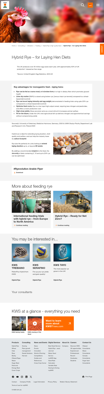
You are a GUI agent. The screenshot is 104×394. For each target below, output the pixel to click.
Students (73, 360)
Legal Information (39, 382)
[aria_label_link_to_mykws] (90, 5)
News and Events (40, 342)
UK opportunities (75, 348)
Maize (14, 360)
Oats (13, 351)
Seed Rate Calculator (51, 362)
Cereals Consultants (86, 357)
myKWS (50, 370)
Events (36, 348)
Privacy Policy (52, 382)
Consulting (26, 342)
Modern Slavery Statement (68, 382)
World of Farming (39, 353)
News (36, 346)
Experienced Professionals (74, 352)
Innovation (37, 351)
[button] (35, 325)
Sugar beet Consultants (86, 362)
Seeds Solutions (27, 353)
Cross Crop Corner (40, 363)
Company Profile (25, 382)
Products (15, 342)
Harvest (24, 356)
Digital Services (54, 342)
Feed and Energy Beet (16, 367)
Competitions (38, 356)
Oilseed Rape (16, 358)
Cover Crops (16, 370)
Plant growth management (26, 349)
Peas (13, 353)
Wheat (14, 348)
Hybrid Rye (15, 346)
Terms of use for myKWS (20, 385)
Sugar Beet (15, 363)
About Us (65, 342)
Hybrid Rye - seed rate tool (54, 349)
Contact (14, 382)
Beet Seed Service (54, 346)
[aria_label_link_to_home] (5, 5)
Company (65, 346)
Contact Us (86, 342)
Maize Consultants (86, 352)
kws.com (54, 323)
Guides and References (38, 359)
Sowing (24, 346)
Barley (14, 356)
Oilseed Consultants (86, 347)
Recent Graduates (73, 357)
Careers (73, 342)
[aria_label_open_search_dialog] (83, 5)
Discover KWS (75, 346)
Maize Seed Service (52, 354)
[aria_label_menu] (98, 5)
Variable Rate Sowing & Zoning (53, 367)
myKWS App (52, 358)
